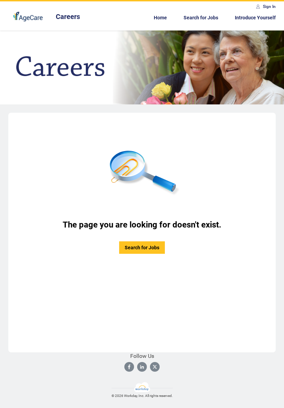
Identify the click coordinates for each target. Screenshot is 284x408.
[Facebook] (129, 367)
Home (160, 17)
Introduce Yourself (255, 17)
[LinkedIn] (142, 367)
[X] (155, 367)
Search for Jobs (201, 17)
